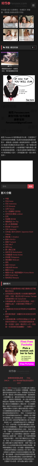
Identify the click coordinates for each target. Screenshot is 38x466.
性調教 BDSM (10, 219)
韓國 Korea (9, 270)
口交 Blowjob (10, 206)
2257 (19, 383)
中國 (7, 199)
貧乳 (7, 262)
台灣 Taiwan (9, 209)
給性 (9, 388)
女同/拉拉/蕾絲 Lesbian (14, 214)
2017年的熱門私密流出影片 (23, 380)
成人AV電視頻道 (11, 224)
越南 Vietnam (10, 265)
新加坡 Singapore (12, 227)
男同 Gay (8, 247)
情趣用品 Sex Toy (11, 222)
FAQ (28, 378)
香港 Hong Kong (11, 275)
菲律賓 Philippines (12, 257)
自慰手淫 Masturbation (13, 252)
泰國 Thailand (10, 242)
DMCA (6, 380)
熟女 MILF (9, 244)
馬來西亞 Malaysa (12, 278)
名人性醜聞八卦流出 (12, 211)
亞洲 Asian (9, 201)
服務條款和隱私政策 (15, 378)
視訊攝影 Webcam (12, 260)
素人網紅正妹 (10, 250)
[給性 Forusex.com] (15, 4)
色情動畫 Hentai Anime (14, 255)
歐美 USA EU (10, 239)
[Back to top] (31, 460)
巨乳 (7, 216)
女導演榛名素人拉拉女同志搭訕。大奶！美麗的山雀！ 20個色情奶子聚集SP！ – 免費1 (20, 303)
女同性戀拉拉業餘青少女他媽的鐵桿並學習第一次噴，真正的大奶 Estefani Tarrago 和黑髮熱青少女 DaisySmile (21, 296)
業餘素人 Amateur (12, 237)
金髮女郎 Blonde (11, 267)
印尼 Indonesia (10, 204)
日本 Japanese (10, 229)
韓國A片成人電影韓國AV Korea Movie (19, 273)
